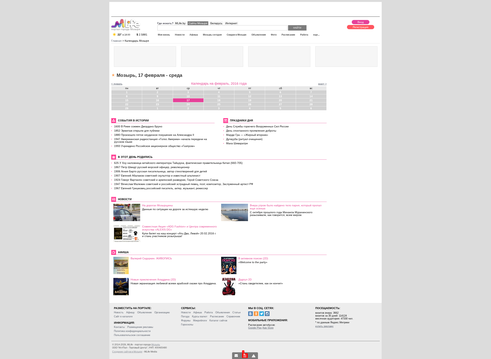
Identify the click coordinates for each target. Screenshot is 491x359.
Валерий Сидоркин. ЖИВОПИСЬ (151, 258)
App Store (268, 327)
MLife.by (180, 23)
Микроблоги (200, 320)
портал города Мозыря (125, 29)
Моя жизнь (164, 34)
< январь (116, 83)
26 (249, 104)
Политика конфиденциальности (132, 331)
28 (311, 104)
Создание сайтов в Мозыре (127, 351)
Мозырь (155, 344)
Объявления (258, 34)
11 (218, 96)
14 (311, 96)
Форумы (185, 320)
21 (311, 100)
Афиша (193, 34)
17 (188, 100)
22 (126, 104)
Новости (180, 34)
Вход (361, 22)
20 (280, 100)
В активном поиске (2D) (253, 258)
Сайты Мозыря (198, 23)
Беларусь (216, 23)
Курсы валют (199, 316)
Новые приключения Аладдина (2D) (153, 279)
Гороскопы (187, 324)
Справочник (233, 316)
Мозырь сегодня (212, 34)
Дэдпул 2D (245, 279)
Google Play (255, 327)
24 (188, 104)
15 (126, 100)
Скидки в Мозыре (236, 34)
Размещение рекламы (140, 327)
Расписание (288, 34)
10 (188, 96)
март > (322, 83)
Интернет (231, 23)
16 (157, 100)
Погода (185, 316)
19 (249, 100)
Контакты (119, 327)
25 (218, 104)
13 (280, 96)
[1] (245, 355)
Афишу (130, 312)
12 (249, 96)
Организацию (162, 312)
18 (218, 100)
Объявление (144, 312)
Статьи (236, 312)
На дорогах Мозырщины (157, 205)
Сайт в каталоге (123, 316)
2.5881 (142, 34)
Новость (119, 312)
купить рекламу (324, 326)
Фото (274, 34)
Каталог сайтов (218, 320)
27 (280, 104)
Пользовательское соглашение (132, 335)
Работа (304, 34)
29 (126, 108)
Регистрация (360, 27)
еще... (316, 34)
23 (157, 104)
